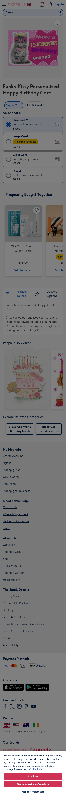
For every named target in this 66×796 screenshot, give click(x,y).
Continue (33, 776)
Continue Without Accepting (33, 784)
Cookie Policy (36, 769)
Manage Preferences (33, 791)
